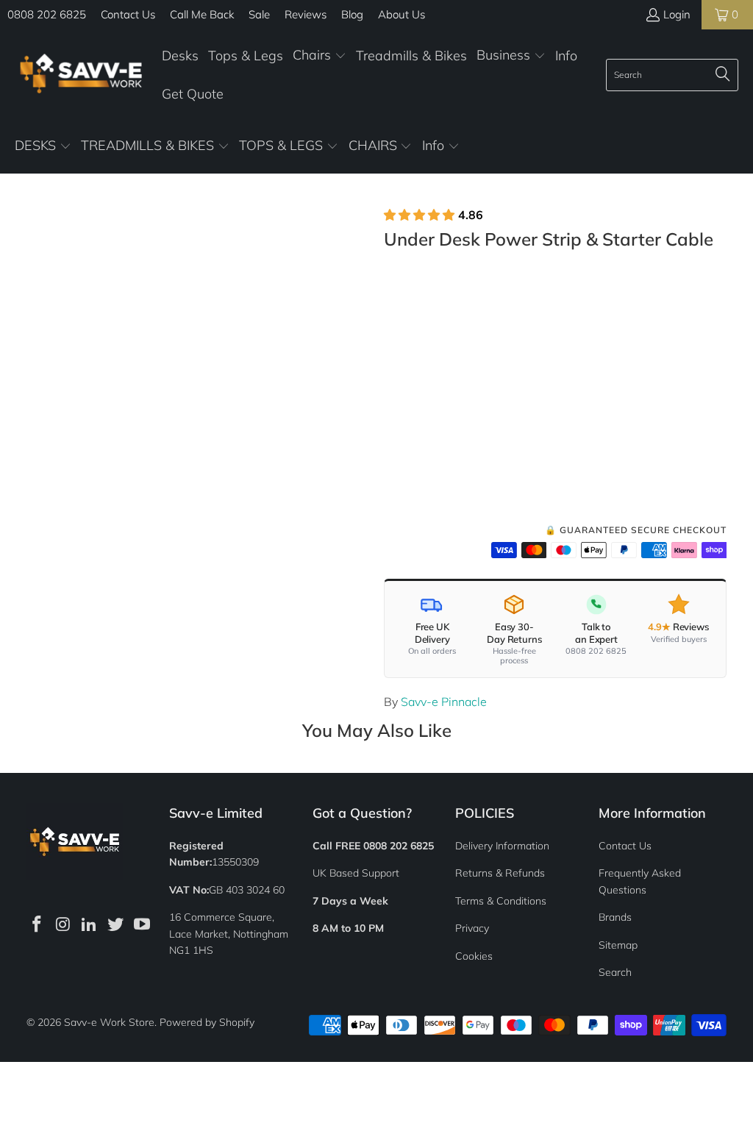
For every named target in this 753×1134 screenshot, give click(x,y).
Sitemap (618, 945)
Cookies (474, 956)
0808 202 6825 (46, 14)
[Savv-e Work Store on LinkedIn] (90, 925)
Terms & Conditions (500, 900)
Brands (615, 917)
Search (615, 972)
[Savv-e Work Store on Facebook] (37, 925)
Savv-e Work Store (109, 1022)
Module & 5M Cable (443, 421)
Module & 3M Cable (567, 380)
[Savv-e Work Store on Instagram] (63, 925)
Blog (352, 14)
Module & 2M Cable (443, 380)
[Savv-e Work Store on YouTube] (142, 925)
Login (676, 14)
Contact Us (128, 14)
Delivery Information (502, 845)
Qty (392, 466)
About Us (401, 14)
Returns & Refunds (500, 873)
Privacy (472, 928)
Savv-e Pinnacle (444, 701)
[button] (319, 56)
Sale (259, 14)
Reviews (305, 14)
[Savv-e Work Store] (81, 74)
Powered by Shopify (207, 1022)
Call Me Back (202, 14)
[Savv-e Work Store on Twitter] (116, 925)
